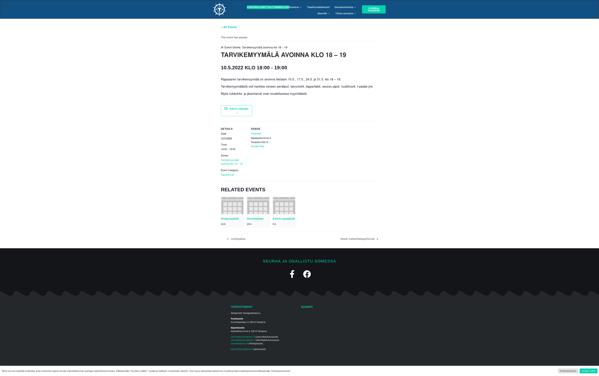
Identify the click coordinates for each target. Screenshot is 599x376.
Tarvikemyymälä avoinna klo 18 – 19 (232, 162)
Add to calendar (239, 108)
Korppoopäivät (230, 218)
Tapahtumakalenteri (318, 7)
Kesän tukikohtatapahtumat (358, 239)
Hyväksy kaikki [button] (589, 371)
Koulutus (273, 7)
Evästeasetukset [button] (568, 371)
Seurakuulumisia (343, 7)
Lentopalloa (237, 239)
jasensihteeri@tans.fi (242, 349)
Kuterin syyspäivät (284, 218)
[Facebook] (307, 274)
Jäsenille (322, 13)
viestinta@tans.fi (239, 343)
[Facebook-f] (292, 274)
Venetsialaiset (255, 218)
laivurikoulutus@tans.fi (243, 336)
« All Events (229, 27)
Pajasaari (256, 133)
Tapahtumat (227, 174)
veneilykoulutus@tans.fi (243, 340)
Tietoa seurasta (344, 13)
